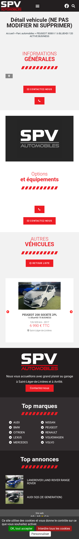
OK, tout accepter (21, 528)
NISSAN (50, 422)
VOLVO (49, 442)
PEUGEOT (51, 427)
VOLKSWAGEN (54, 437)
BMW (16, 427)
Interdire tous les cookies (54, 528)
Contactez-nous (40, 89)
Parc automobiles (25, 33)
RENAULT (51, 432)
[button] (38, 6)
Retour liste (41, 263)
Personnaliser (40, 534)
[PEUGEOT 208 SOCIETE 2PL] (39, 296)
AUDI (16, 422)
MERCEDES (20, 442)
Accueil (10, 33)
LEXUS (17, 437)
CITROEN (19, 432)
